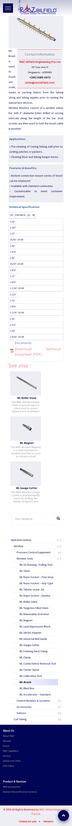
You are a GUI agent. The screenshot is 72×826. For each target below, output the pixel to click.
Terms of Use (28, 821)
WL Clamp (25, 657)
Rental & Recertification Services (20, 792)
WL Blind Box (26, 688)
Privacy (48, 821)
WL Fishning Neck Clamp (33, 651)
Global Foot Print (12, 761)
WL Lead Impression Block (34, 626)
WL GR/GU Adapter (30, 632)
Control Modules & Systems (33, 700)
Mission (7, 741)
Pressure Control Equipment (33, 552)
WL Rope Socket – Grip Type (36, 583)
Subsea (21, 713)
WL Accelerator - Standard (35, 694)
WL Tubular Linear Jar (31, 589)
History (6, 756)
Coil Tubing (20, 719)
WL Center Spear (29, 670)
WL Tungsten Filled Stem (33, 608)
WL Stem (24, 571)
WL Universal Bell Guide (33, 639)
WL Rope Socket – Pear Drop (36, 577)
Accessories (24, 707)
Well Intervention (21, 540)
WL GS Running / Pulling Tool (35, 564)
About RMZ (8, 736)
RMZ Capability (10, 751)
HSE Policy (8, 766)
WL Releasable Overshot (34, 614)
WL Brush (25, 682)
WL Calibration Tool (30, 676)
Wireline (18, 546)
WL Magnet (25, 620)
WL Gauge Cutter (29, 645)
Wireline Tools (25, 558)
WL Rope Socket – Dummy (34, 595)
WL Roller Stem (28, 602)
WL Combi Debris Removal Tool (37, 663)
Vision (6, 746)
